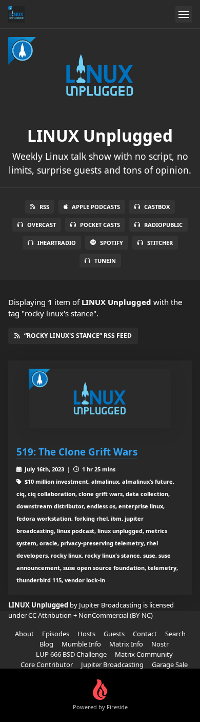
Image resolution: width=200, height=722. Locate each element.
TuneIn (105, 260)
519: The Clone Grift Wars (76, 451)
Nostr (160, 644)
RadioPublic (163, 225)
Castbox (157, 207)
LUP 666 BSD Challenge (71, 654)
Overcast (41, 225)
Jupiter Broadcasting (112, 664)
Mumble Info (81, 644)
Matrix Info (126, 644)
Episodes (55, 633)
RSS (44, 207)
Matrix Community (144, 654)
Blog (46, 644)
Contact (145, 633)
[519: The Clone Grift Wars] (100, 398)
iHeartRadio (56, 242)
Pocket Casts (100, 225)
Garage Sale (170, 664)
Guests (114, 633)
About (24, 633)
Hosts (86, 633)
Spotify (111, 242)
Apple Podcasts (96, 207)
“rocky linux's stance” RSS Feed (78, 335)
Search (175, 633)
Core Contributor (47, 664)
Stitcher (160, 242)
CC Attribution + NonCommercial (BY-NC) (90, 615)
